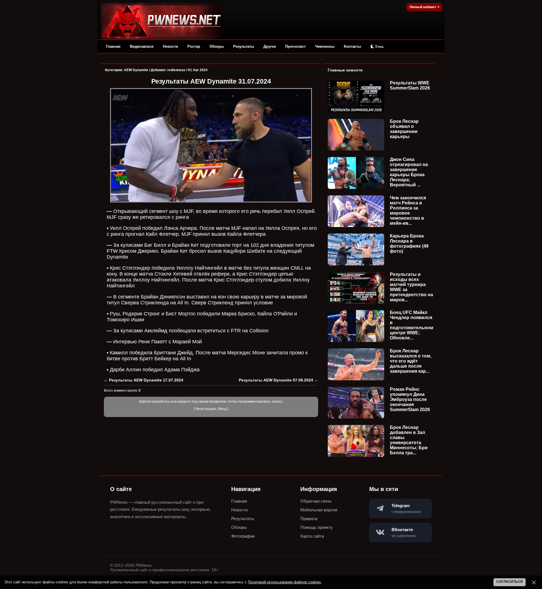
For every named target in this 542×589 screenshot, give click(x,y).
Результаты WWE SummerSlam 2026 (410, 85)
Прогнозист (295, 46)
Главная (113, 46)
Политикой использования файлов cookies (284, 582)
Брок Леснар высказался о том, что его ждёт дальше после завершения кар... (410, 361)
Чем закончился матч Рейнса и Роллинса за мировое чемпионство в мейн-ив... (408, 210)
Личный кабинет (423, 7)
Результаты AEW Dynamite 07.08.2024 (276, 380)
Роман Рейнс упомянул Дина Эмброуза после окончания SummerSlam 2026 (410, 399)
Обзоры (216, 46)
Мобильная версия (318, 509)
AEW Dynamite (136, 70)
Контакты (352, 46)
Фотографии (243, 536)
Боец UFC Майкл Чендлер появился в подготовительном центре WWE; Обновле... (411, 325)
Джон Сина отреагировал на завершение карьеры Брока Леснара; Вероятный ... (409, 172)
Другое (269, 46)
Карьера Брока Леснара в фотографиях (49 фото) (409, 244)
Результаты (243, 46)
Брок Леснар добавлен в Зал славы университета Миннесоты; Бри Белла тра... (409, 440)
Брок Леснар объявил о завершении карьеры (404, 129)
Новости (170, 46)
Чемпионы (325, 46)
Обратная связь (316, 501)
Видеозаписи (142, 46)
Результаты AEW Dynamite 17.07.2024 (146, 380)
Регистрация (206, 409)
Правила (308, 518)
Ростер (193, 46)
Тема (379, 46)
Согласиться (509, 582)
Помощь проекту (316, 527)
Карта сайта (312, 536)
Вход (222, 409)
